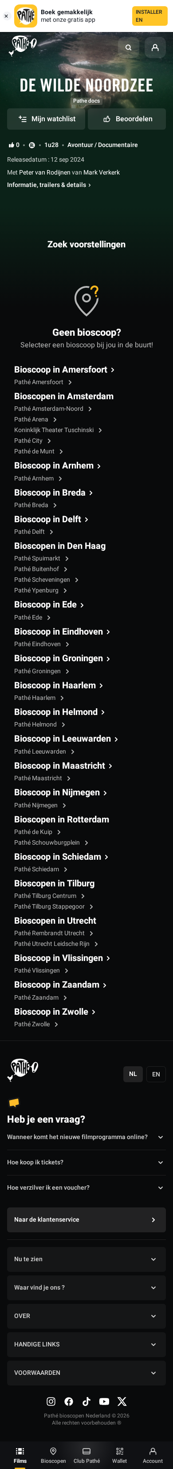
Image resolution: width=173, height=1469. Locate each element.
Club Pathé (87, 1461)
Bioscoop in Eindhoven (58, 632)
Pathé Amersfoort (39, 382)
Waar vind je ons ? (39, 1287)
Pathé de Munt (35, 451)
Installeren (149, 16)
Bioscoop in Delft (47, 519)
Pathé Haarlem (35, 698)
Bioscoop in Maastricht (59, 766)
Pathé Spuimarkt (38, 558)
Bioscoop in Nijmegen (57, 792)
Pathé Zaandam (37, 997)
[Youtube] (104, 1401)
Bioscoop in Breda (50, 493)
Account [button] (153, 1461)
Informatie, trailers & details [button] (46, 185)
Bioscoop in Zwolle (51, 1012)
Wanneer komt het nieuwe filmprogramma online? (77, 1137)
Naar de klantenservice (46, 1219)
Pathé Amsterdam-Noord (49, 408)
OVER (22, 1316)
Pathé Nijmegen (36, 805)
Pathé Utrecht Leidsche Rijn (52, 944)
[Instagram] (51, 1401)
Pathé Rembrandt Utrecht (50, 933)
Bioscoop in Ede (45, 605)
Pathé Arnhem (34, 478)
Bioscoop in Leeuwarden (62, 739)
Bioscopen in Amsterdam (64, 396)
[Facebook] (68, 1401)
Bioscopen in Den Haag (60, 546)
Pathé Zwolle (32, 1024)
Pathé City (29, 440)
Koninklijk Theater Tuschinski (54, 430)
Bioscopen (53, 1461)
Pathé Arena (32, 419)
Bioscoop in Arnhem (54, 466)
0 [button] (18, 145)
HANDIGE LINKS (36, 1344)
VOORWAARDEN (37, 1373)
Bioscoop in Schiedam (57, 857)
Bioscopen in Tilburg (54, 883)
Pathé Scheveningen (42, 579)
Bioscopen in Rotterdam (61, 819)
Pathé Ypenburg (37, 590)
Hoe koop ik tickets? (35, 1162)
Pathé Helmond (36, 724)
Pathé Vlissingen (37, 970)
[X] (122, 1401)
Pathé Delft (30, 531)
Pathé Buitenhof (37, 569)
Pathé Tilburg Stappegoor (50, 906)
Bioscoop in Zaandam (56, 985)
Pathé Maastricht (38, 778)
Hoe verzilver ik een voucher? (48, 1187)
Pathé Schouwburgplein (47, 842)
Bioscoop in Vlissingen (58, 958)
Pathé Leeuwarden (40, 751)
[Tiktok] (86, 1401)
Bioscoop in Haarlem (55, 685)
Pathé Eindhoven (38, 644)
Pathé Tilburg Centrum (46, 896)
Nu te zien (28, 1259)
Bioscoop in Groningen (58, 658)
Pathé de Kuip (34, 832)
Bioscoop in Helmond (56, 712)
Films (20, 1461)
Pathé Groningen (38, 671)
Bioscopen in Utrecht (55, 921)
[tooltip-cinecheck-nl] (31, 145)
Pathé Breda (32, 505)
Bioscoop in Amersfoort (60, 370)
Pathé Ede (28, 617)
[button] (128, 47)
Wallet (119, 1461)
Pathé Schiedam (37, 869)
